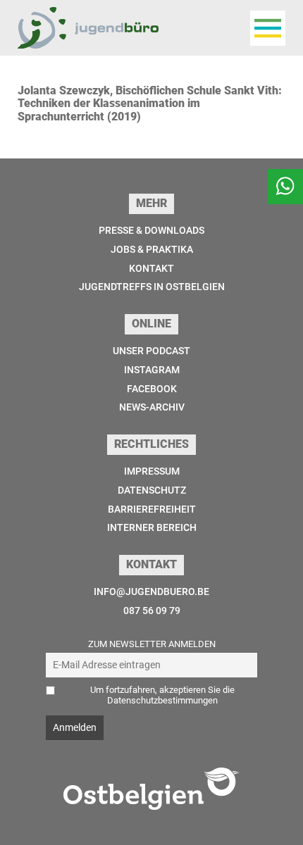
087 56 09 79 (151, 610)
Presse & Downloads (151, 230)
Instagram (152, 369)
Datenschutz (152, 490)
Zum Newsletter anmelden (152, 644)
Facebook (152, 388)
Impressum (152, 471)
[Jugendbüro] (88, 28)
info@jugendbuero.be (151, 591)
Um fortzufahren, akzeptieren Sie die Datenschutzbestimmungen (162, 695)
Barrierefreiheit (152, 509)
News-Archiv (152, 407)
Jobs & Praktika (152, 249)
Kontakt (151, 268)
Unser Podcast (151, 350)
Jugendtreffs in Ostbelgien (152, 286)
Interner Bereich (152, 527)
